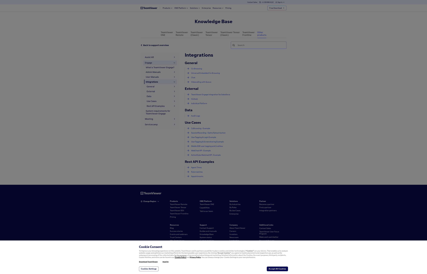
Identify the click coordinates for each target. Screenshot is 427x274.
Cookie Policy (180, 257)
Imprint (166, 262)
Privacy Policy (195, 257)
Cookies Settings (149, 269)
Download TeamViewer (148, 262)
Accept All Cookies (277, 269)
